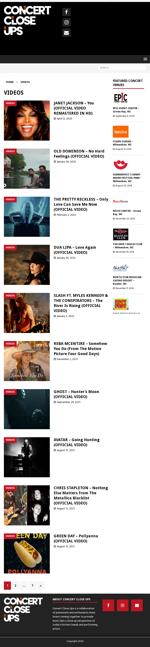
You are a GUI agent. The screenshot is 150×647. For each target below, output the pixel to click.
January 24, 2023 (66, 162)
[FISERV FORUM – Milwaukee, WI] (127, 131)
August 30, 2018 (124, 185)
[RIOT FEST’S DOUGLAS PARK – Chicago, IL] (127, 304)
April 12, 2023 (64, 119)
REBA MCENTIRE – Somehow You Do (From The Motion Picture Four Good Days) (80, 348)
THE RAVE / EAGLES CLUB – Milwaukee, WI (127, 246)
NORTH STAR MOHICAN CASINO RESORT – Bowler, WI (127, 280)
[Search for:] (122, 67)
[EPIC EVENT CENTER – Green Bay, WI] (127, 98)
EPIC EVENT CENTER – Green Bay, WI (126, 110)
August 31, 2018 (123, 149)
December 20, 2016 (125, 218)
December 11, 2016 (125, 288)
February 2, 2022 (66, 215)
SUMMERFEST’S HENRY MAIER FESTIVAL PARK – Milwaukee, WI (127, 178)
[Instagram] (66, 22)
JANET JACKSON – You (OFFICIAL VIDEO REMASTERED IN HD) (74, 108)
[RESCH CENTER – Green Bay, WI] (127, 201)
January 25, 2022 (66, 258)
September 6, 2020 (125, 116)
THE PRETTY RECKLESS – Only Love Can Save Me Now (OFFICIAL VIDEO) (81, 204)
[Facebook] (66, 12)
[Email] (66, 33)
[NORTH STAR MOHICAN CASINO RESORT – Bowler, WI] (127, 267)
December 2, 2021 (67, 359)
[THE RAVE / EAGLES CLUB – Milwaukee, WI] (127, 234)
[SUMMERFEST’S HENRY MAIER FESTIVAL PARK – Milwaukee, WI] (127, 165)
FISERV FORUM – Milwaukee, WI (123, 143)
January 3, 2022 (65, 316)
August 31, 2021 (66, 450)
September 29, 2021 (68, 402)
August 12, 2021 (66, 508)
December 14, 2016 (125, 252)
